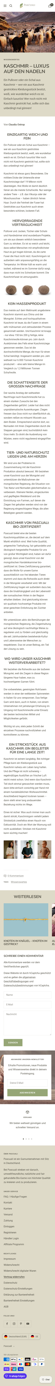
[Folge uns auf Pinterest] (20, 1323)
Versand (8, 1214)
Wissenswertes (12, 60)
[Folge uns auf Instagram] (14, 1323)
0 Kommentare (16, 875)
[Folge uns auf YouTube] (27, 1323)
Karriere (8, 1208)
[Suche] (10, 5)
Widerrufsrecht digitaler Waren (20, 1270)
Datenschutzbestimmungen (18, 985)
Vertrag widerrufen (14, 1276)
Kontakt (8, 1202)
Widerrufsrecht (11, 1264)
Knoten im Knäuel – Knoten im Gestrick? (25, 942)
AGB (6, 1306)
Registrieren (10, 1232)
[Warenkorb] (49, 5)
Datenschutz (10, 1282)
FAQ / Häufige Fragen (15, 1196)
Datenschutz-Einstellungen (18, 1288)
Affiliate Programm (14, 1244)
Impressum (10, 1258)
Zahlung (8, 1220)
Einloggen (9, 1226)
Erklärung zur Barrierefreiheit (19, 1294)
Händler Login (11, 1238)
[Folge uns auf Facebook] (7, 1323)
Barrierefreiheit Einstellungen (19, 1300)
